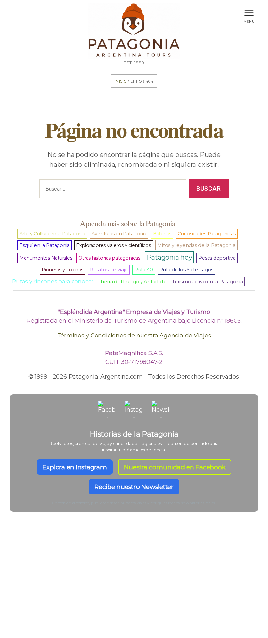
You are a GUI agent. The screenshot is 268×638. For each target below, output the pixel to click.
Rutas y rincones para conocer (52, 281)
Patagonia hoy (169, 257)
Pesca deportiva (216, 258)
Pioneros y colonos (63, 270)
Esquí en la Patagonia (44, 245)
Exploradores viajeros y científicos (113, 245)
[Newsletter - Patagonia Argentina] (161, 410)
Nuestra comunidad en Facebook (174, 467)
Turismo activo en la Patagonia (207, 282)
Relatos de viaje (109, 270)
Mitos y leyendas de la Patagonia (196, 245)
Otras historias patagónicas (109, 258)
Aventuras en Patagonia (119, 234)
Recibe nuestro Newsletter (134, 487)
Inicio (120, 81)
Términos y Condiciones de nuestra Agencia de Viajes (134, 335)
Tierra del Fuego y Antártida (132, 282)
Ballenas (162, 234)
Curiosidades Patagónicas (207, 234)
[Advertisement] (134, 586)
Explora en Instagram (74, 467)
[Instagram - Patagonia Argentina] (134, 410)
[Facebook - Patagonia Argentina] (107, 410)
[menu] (249, 11)
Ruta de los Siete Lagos (186, 270)
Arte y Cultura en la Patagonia (52, 234)
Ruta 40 (143, 270)
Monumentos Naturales (45, 258)
